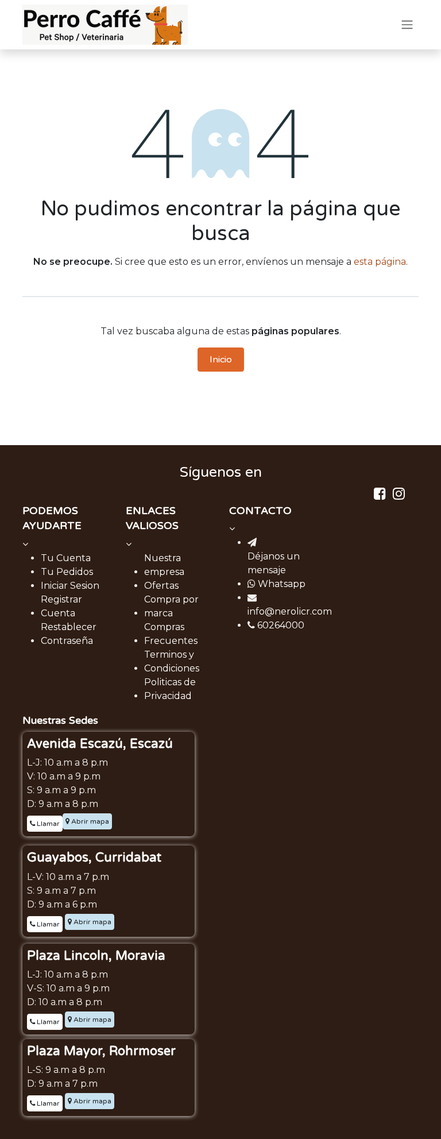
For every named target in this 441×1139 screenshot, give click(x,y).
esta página (380, 261)
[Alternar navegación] (407, 25)
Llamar (47, 824)
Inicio (221, 359)
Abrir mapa (89, 821)
